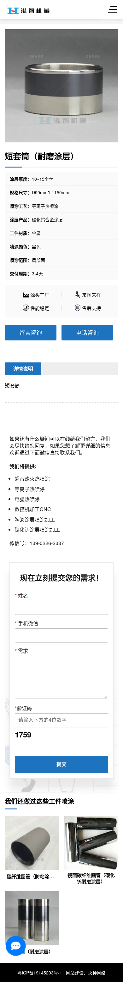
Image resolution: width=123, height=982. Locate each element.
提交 (61, 764)
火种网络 (97, 972)
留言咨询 (30, 332)
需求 (21, 651)
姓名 (21, 595)
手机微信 (26, 623)
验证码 (23, 708)
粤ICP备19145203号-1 (39, 972)
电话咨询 (87, 332)
